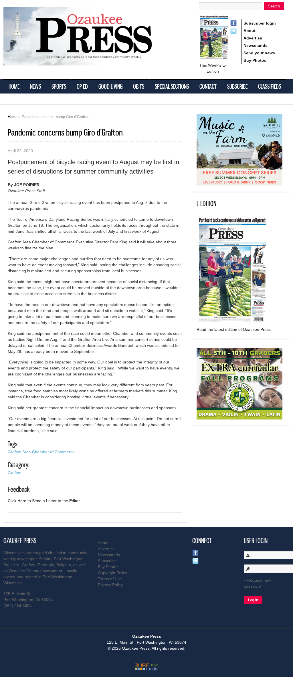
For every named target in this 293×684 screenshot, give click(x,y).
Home (14, 86)
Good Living (110, 86)
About (249, 31)
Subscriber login (259, 23)
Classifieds (269, 86)
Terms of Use (110, 578)
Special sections (172, 86)
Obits (138, 86)
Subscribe (237, 86)
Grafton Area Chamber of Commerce (41, 452)
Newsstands (255, 45)
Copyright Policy (112, 572)
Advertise (252, 38)
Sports (59, 86)
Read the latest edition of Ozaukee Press (234, 329)
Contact (208, 86)
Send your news (259, 53)
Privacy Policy (110, 584)
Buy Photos (254, 60)
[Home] (89, 61)
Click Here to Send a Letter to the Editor (44, 500)
